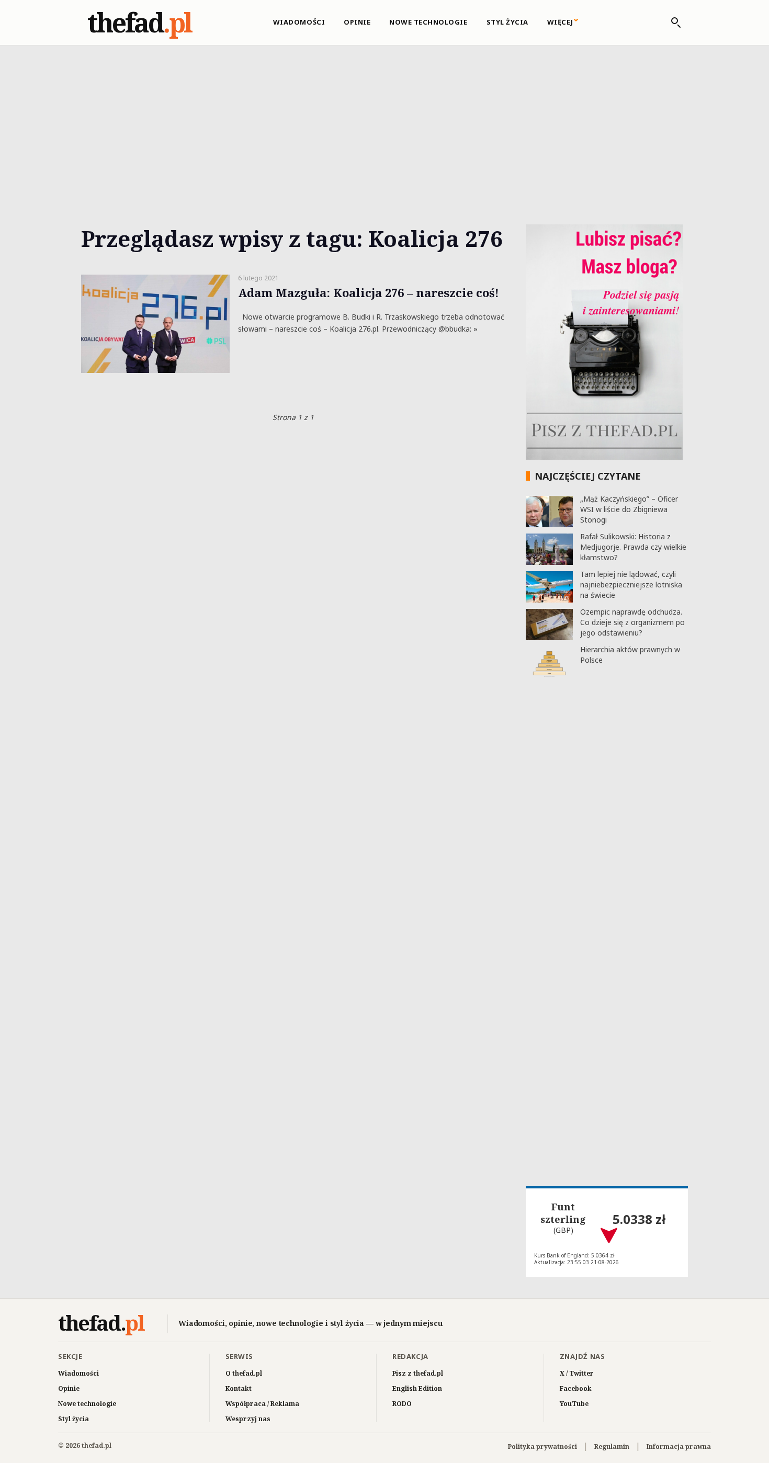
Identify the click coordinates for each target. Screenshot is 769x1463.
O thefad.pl (243, 1373)
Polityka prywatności (542, 1446)
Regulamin (611, 1446)
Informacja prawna (679, 1446)
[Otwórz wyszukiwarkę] (671, 22)
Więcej (560, 22)
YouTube (574, 1403)
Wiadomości (299, 22)
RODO (402, 1403)
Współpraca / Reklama (262, 1403)
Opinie (357, 22)
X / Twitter (577, 1373)
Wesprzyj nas (247, 1418)
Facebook (576, 1388)
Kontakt (238, 1388)
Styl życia (507, 22)
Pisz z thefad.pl (417, 1373)
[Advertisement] (384, 123)
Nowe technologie (428, 22)
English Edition (417, 1388)
